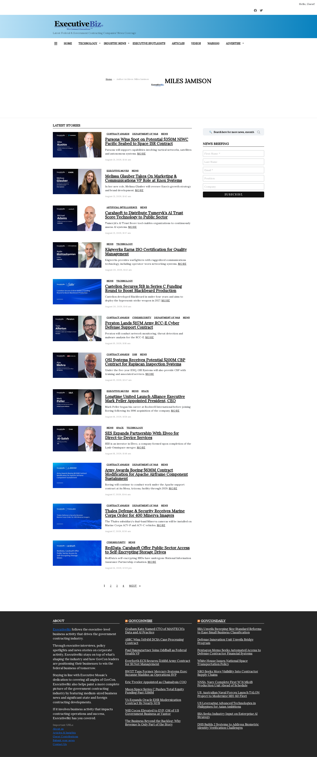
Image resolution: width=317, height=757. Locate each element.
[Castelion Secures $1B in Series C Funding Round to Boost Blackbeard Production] (77, 292)
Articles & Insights (64, 732)
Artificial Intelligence (122, 207)
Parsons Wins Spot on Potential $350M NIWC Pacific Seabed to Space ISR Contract (146, 141)
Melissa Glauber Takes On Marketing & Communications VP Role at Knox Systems (143, 178)
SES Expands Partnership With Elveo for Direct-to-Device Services (142, 435)
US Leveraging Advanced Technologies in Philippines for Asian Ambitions (226, 704)
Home (68, 43)
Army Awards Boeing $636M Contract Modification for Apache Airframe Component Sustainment (146, 474)
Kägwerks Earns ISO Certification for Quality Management (146, 251)
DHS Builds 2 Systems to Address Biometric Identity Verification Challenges (228, 726)
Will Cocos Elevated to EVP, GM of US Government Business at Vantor (152, 712)
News (164, 133)
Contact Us (60, 744)
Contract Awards (118, 133)
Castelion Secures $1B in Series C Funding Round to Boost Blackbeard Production (143, 288)
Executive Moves (118, 170)
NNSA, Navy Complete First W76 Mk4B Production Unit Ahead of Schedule (225, 683)
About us (58, 728)
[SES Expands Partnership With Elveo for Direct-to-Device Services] (77, 438)
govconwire (140, 621)
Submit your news (64, 740)
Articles (178, 43)
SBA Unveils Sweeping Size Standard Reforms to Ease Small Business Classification (229, 630)
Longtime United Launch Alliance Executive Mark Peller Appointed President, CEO (145, 398)
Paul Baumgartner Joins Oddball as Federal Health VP (156, 651)
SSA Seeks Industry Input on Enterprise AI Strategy (227, 715)
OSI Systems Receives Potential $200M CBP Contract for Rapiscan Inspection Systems (145, 361)
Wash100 (213, 43)
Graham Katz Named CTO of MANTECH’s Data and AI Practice (155, 630)
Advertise (233, 43)
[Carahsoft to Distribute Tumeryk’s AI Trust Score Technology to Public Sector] (77, 218)
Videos (196, 43)
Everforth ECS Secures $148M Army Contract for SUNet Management (157, 662)
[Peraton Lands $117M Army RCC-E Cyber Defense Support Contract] (77, 328)
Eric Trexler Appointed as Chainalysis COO (155, 682)
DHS (134, 354)
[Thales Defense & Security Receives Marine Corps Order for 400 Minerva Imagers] (77, 516)
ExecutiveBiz (62, 629)
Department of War (145, 133)
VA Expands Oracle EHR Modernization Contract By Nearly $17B (153, 701)
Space (145, 391)
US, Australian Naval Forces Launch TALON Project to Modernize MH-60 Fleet (228, 694)
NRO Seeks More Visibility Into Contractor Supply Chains (227, 673)
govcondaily (213, 621)
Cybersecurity (141, 317)
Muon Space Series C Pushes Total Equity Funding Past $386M (154, 691)
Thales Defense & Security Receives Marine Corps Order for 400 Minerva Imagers (145, 513)
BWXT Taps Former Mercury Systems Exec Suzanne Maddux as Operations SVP (156, 673)
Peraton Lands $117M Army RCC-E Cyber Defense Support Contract (142, 325)
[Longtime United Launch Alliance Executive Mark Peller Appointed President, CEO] (77, 402)
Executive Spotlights (149, 43)
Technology (88, 43)
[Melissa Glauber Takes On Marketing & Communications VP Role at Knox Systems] (77, 181)
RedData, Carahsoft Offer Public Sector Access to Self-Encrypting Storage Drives (147, 549)
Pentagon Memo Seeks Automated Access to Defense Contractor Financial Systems (229, 651)
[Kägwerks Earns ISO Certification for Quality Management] (77, 255)
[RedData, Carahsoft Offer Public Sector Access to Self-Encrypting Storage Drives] (77, 553)
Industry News (115, 43)
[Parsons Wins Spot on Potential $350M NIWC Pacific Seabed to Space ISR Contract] (77, 144)
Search (258, 132)
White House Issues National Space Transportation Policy (222, 662)
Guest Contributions (65, 736)
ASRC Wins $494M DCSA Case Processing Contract (154, 641)
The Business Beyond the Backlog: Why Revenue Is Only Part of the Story (153, 722)
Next (133, 585)
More (141, 153)
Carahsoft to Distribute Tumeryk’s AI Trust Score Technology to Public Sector (144, 214)
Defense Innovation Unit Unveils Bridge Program (225, 641)
